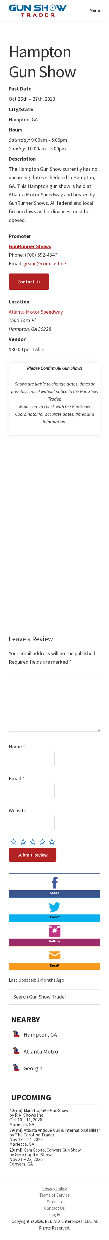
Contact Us (28, 282)
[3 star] (34, 841)
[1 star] (15, 841)
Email (16, 778)
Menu (95, 10)
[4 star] (44, 841)
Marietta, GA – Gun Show (46, 1110)
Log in (54, 1215)
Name (17, 746)
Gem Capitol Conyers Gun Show (52, 1150)
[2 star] (24, 841)
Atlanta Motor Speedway (36, 311)
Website (17, 810)
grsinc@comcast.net (45, 263)
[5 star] (53, 841)
